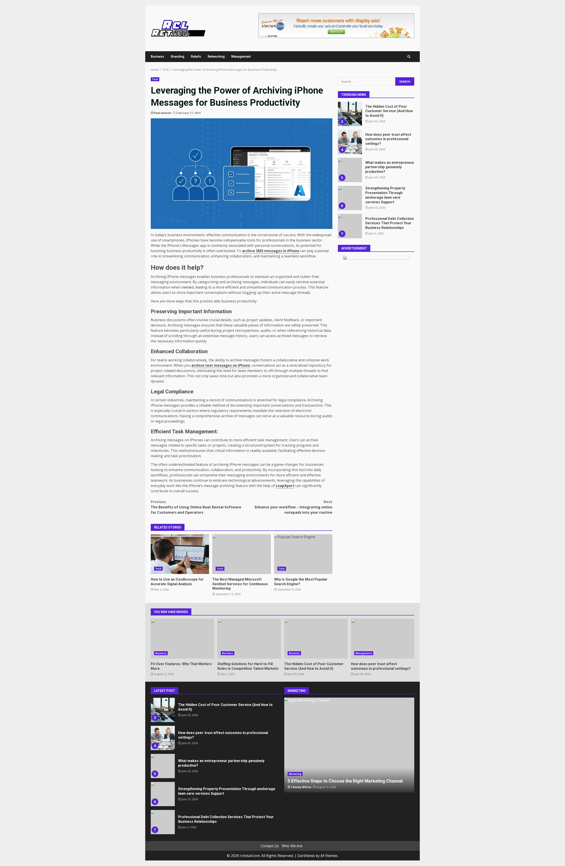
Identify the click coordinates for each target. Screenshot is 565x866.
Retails (196, 56)
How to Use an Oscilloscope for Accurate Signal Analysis (180, 554)
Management (241, 56)
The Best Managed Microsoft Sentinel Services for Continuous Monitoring (241, 554)
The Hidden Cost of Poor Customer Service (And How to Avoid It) (350, 114)
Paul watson (162, 113)
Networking (216, 56)
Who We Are (292, 845)
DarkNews (306, 855)
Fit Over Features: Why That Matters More (182, 638)
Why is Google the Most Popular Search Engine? (303, 554)
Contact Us (270, 845)
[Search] (408, 56)
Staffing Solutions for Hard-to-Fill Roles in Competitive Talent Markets (249, 638)
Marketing (295, 773)
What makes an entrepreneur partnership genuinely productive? (350, 170)
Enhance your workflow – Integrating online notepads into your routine (293, 507)
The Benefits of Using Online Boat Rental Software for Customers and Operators (196, 507)
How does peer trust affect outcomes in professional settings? (350, 142)
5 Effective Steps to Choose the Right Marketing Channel (349, 745)
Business (157, 56)
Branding (177, 56)
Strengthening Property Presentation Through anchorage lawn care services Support (350, 198)
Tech (155, 79)
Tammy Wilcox (301, 787)
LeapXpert (285, 485)
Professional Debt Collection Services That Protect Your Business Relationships (350, 226)
